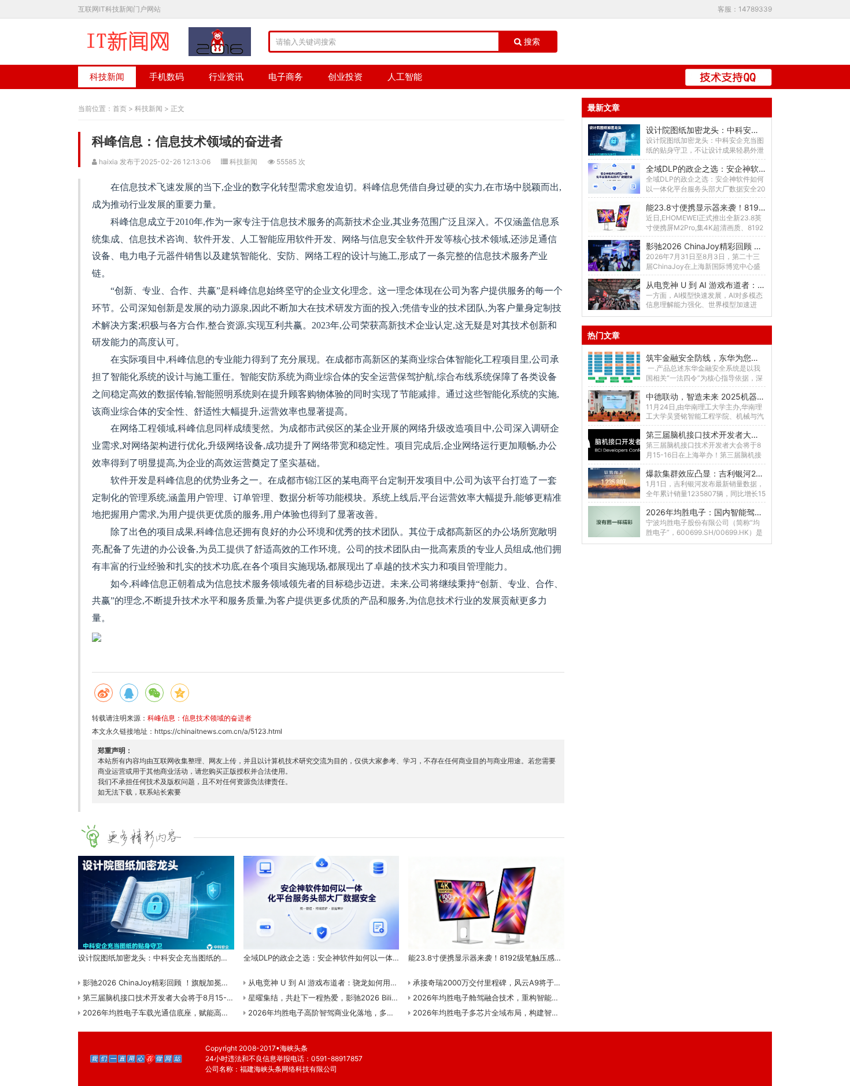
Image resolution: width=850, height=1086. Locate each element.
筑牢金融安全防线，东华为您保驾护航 (715, 358)
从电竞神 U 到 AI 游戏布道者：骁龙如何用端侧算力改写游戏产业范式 (363, 982)
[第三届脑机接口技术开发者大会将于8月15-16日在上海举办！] (614, 444)
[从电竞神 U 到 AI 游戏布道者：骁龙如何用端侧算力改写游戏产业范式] (614, 294)
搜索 (531, 41)
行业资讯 (226, 76)
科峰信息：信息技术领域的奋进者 (199, 718)
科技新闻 (107, 76)
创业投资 (345, 76)
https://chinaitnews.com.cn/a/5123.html (218, 731)
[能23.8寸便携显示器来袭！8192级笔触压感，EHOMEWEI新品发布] (614, 216)
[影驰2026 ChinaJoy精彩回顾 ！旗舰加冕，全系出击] (614, 255)
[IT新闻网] (127, 41)
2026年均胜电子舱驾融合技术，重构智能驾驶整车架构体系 (511, 997)
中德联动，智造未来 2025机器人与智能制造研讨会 (738, 396)
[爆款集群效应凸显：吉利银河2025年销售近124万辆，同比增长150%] (614, 483)
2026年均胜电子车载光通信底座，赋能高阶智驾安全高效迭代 (184, 1012)
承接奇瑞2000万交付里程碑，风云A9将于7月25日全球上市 (511, 982)
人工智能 (404, 76)
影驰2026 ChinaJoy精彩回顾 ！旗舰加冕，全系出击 (169, 982)
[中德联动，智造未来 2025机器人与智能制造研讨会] (614, 406)
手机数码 (166, 76)
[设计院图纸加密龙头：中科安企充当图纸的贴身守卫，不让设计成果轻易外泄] (614, 140)
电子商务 (285, 76)
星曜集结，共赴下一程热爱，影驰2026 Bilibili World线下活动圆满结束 (365, 997)
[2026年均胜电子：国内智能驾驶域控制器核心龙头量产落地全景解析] (614, 521)
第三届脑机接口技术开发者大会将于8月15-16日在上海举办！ (183, 997)
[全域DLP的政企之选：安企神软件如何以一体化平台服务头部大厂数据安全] (614, 178)
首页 (120, 108)
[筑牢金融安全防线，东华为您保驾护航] (614, 367)
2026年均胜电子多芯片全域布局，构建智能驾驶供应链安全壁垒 (519, 1012)
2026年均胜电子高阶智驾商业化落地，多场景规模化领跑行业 (350, 1012)
